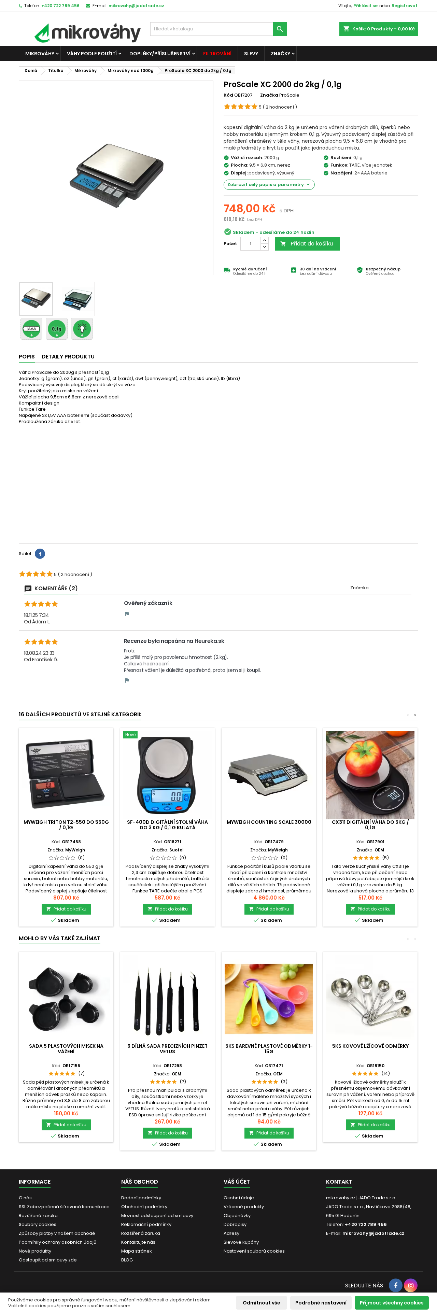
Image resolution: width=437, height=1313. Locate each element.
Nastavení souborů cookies (254, 1251)
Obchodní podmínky (144, 1206)
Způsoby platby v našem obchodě (57, 1233)
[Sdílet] (40, 554)
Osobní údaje (239, 1198)
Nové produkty (35, 1251)
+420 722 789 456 (60, 6)
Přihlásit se (365, 6)
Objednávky (237, 1215)
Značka (269, 95)
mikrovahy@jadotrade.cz (136, 6)
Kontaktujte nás (138, 1242)
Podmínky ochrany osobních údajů (57, 1242)
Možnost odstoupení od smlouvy (157, 1215)
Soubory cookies (37, 1224)
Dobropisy (235, 1224)
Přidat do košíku (306, 244)
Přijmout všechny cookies (392, 1302)
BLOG (127, 1260)
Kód (228, 95)
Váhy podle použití (92, 53)
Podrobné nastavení (321, 1302)
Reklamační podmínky (146, 1224)
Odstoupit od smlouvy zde (48, 1260)
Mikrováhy (39, 53)
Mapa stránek (136, 1251)
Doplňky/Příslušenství (160, 53)
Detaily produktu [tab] (68, 357)
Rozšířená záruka (38, 1215)
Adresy (231, 1233)
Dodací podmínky (141, 1198)
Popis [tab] (27, 357)
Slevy (251, 53)
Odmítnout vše (261, 1302)
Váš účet (237, 1182)
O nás (25, 1198)
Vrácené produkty (244, 1206)
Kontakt (339, 1182)
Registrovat (405, 6)
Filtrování (217, 53)
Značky (280, 53)
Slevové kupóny (241, 1242)
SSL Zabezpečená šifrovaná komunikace (64, 1206)
